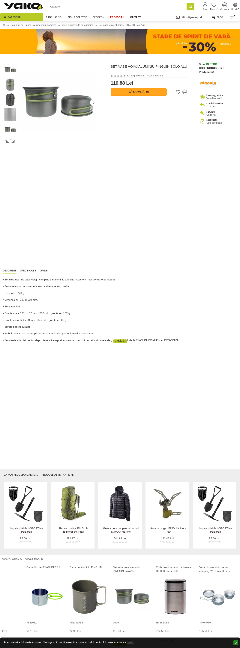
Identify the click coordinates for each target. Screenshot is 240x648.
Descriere (9, 270)
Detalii (130, 642)
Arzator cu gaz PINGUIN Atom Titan (168, 530)
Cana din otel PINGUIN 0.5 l (43, 567)
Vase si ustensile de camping (77, 25)
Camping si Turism (20, 25)
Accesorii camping (46, 25)
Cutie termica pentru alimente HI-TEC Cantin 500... (173, 569)
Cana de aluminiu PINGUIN (86, 567)
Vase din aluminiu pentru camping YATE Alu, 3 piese (215, 569)
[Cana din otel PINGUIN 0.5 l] (45, 597)
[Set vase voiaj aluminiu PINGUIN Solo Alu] (132, 597)
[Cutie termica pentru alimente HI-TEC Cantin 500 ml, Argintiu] (175, 597)
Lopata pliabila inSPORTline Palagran (26, 530)
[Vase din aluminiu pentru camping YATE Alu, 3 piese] (218, 597)
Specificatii (28, 270)
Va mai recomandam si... (21, 474)
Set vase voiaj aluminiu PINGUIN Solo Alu (126, 569)
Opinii (44, 270)
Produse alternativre (58, 474)
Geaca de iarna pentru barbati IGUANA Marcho (121, 530)
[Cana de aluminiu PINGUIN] (89, 597)
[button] (21, 102)
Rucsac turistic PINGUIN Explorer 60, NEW (73, 530)
